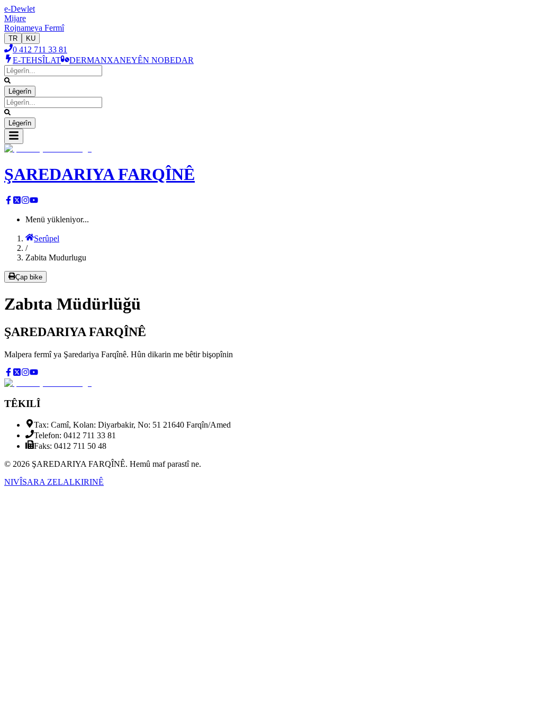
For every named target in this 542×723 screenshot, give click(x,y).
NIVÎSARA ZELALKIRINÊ (54, 481)
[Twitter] (17, 201)
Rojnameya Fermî (34, 27)
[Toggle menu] (13, 136)
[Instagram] (25, 201)
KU (30, 38)
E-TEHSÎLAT (37, 60)
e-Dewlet (19, 8)
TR (12, 38)
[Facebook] (8, 201)
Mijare (15, 18)
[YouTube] (34, 201)
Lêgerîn (19, 91)
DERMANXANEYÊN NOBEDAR (131, 60)
